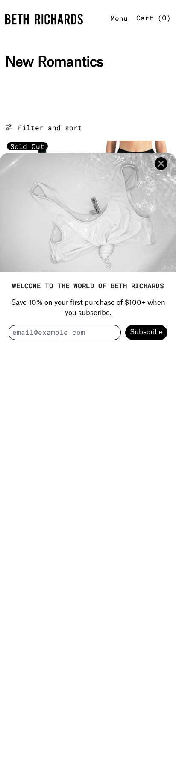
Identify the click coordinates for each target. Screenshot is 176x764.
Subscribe (146, 332)
